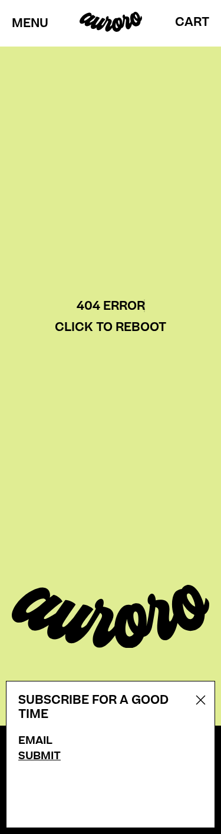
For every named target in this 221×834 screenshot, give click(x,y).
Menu (30, 23)
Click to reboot (110, 327)
